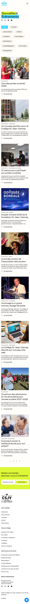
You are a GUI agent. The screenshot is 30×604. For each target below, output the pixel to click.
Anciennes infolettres (8, 537)
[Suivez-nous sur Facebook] (8, 20)
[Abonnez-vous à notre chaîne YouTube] (11, 20)
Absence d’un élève (7, 532)
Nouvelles (4, 535)
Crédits (3, 598)
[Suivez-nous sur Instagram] (2, 20)
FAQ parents (5, 523)
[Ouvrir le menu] (27, 3)
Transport (4, 540)
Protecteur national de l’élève (10, 555)
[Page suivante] (19, 461)
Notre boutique (6, 558)
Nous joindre (5, 515)
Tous (4, 27)
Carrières (4, 517)
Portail (3, 520)
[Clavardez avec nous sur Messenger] (26, 600)
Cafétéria (4, 543)
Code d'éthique (6, 563)
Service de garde (6, 546)
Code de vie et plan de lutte (10, 569)
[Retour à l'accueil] (15, 498)
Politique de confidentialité (10, 566)
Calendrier (4, 512)
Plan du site (5, 572)
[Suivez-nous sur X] (5, 20)
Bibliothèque (5, 560)
